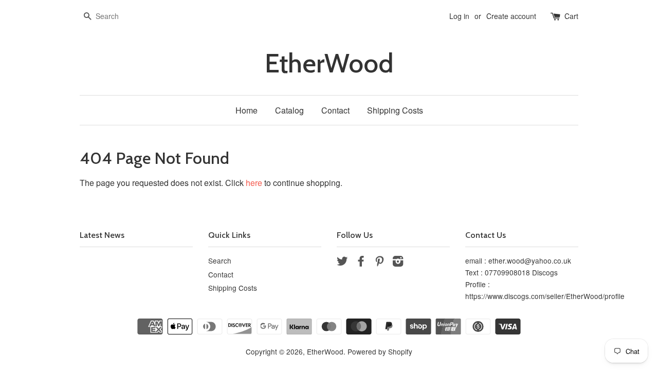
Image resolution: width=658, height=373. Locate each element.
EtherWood (329, 63)
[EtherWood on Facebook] (361, 262)
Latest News (102, 235)
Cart (571, 16)
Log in (459, 16)
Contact (335, 110)
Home (246, 110)
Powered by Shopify (380, 351)
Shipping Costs (395, 110)
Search (219, 260)
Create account (511, 16)
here (254, 183)
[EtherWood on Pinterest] (379, 262)
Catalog (289, 110)
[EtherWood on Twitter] (342, 262)
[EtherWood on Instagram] (398, 262)
